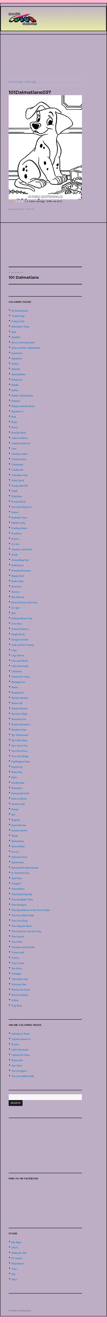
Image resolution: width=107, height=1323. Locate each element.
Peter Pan (16, 772)
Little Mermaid (19, 666)
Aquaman (16, 358)
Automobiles (18, 374)
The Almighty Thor (22, 899)
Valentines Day (19, 979)
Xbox (14, 1279)
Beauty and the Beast (23, 406)
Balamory (16, 379)
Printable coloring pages (20, 1310)
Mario (14, 687)
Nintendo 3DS (18, 1253)
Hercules (16, 586)
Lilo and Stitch (19, 660)
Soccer (15, 851)
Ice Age (15, 607)
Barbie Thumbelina (22, 395)
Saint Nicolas (18, 825)
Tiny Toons (17, 963)
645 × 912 (30, 209)
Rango (15, 809)
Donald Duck (18, 501)
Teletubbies (17, 888)
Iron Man (16, 623)
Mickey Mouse (19, 698)
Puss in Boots (19, 798)
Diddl (14, 491)
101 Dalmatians (19, 310)
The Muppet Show (21, 926)
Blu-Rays (16, 1242)
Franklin (16, 533)
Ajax (13, 332)
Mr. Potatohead (19, 735)
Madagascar (18, 682)
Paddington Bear (20, 761)
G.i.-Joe (15, 544)
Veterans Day (18, 984)
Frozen (15, 538)
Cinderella (17, 469)
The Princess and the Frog (26, 931)
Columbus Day (19, 475)
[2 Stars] (13, 201)
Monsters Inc (18, 719)
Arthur (15, 363)
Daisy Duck (17, 480)
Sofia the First (19, 857)
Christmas (17, 464)
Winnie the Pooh (20, 989)
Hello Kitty (17, 581)
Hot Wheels (17, 597)
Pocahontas (17, 782)
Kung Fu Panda (19, 639)
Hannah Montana (21, 570)
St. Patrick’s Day (20, 873)
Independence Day (21, 618)
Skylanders (17, 841)
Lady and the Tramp (22, 644)
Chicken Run (18, 459)
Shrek (14, 835)
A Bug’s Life (17, 321)
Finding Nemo (19, 528)
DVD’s (14, 1247)
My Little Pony (19, 740)
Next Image (31, 82)
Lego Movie (17, 655)
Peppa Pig (17, 766)
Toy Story (16, 968)
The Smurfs (17, 936)
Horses (15, 591)
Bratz (14, 422)
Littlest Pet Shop (20, 676)
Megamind (17, 692)
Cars (14, 448)
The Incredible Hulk (22, 915)
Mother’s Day (18, 729)
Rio (13, 814)
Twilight (16, 973)
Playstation (17, 1263)
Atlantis (15, 369)
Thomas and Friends (23, 947)
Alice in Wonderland (22, 342)
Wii (13, 1274)
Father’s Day (18, 522)
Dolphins (16, 496)
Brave (14, 427)
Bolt (13, 416)
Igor (13, 613)
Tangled (16, 883)
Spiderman (17, 862)
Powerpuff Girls (20, 793)
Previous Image (16, 82)
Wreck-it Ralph (19, 995)
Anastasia (16, 353)
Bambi (15, 385)
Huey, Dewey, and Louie (24, 602)
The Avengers (19, 904)
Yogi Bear (16, 1005)
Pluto (14, 777)
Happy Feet (17, 576)
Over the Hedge (20, 756)
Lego (14, 650)
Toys (14, 1268)
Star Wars (16, 878)
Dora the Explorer (21, 507)
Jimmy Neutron (20, 629)
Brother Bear (18, 432)
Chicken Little (19, 454)
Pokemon (16, 788)
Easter (15, 512)
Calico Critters (19, 438)
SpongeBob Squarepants (25, 867)
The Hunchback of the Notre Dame (30, 910)
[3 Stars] (16, 201)
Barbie (15, 390)
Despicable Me (19, 485)
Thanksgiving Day (21, 894)
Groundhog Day (20, 560)
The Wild (16, 942)
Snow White (18, 846)
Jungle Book (18, 634)
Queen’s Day (18, 804)
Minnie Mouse (19, 708)
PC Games (17, 1258)
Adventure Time (20, 326)
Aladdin (15, 337)
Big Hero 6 (17, 411)
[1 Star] (10, 201)
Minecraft (17, 703)
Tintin (15, 957)
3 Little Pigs (18, 316)
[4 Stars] (19, 201)
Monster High (19, 713)
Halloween (17, 565)
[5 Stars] (22, 201)
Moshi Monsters (20, 724)
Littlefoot (16, 671)
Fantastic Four (19, 517)
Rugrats (15, 820)
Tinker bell (17, 952)
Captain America (20, 443)
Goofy (14, 554)
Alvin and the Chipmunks (25, 347)
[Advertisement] (54, 56)
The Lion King (19, 920)
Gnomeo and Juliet (21, 549)
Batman (15, 400)
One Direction (19, 751)
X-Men (15, 1000)
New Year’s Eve (19, 745)
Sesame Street (19, 830)
